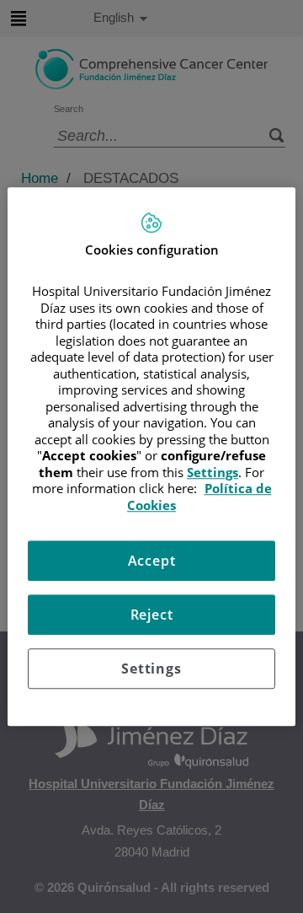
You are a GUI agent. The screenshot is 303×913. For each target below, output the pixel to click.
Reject (151, 614)
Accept (152, 560)
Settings (151, 668)
